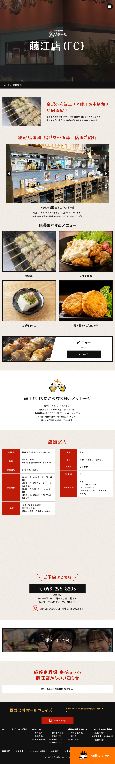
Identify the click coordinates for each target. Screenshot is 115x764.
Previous (9, 173)
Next (106, 173)
